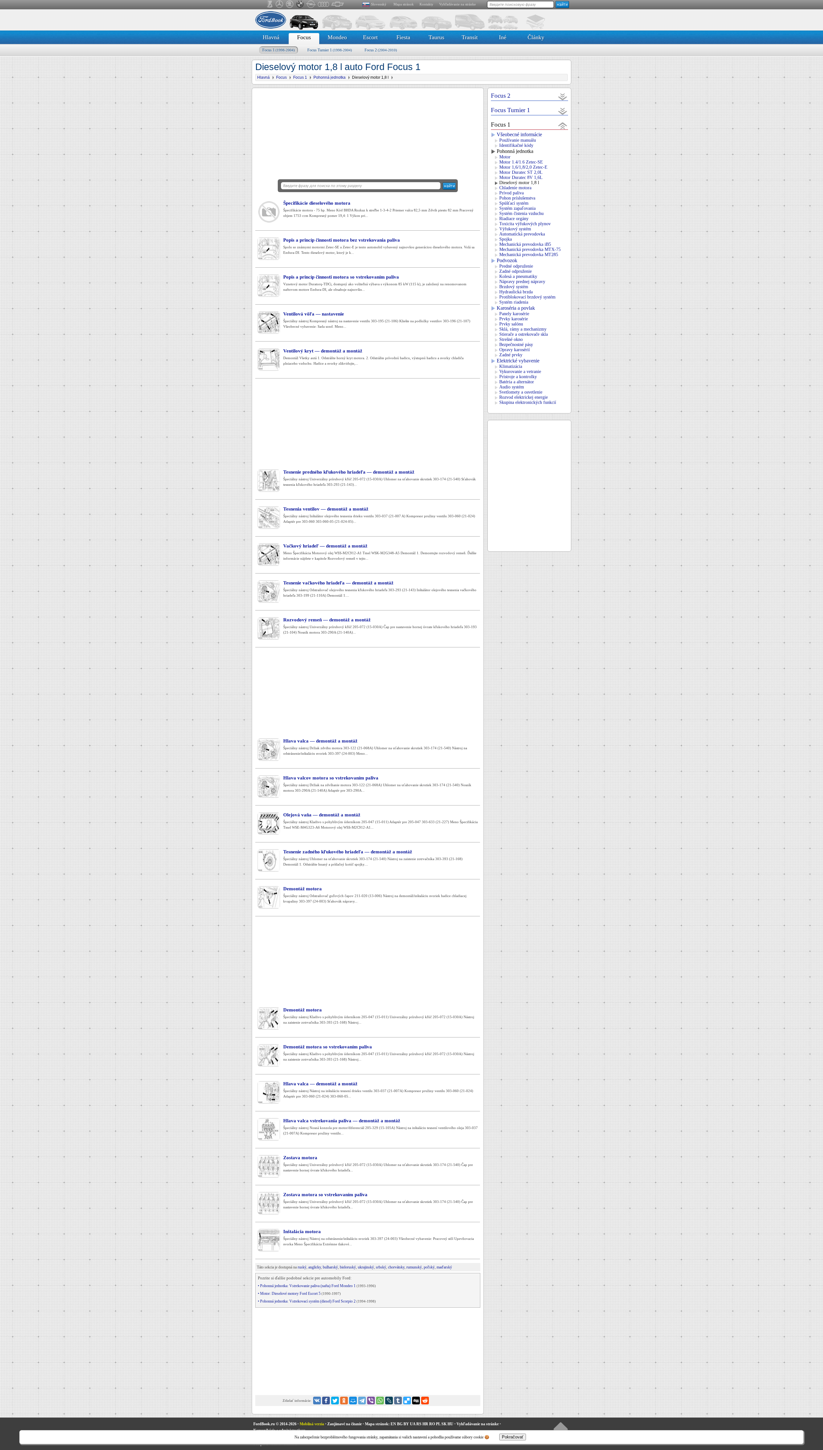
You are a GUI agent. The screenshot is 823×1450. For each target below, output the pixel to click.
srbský (381, 1267)
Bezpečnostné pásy (516, 344)
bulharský (330, 1267)
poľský (429, 1267)
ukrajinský (366, 1267)
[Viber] (371, 1400)
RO (432, 1424)
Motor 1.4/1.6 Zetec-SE (521, 162)
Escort (370, 37)
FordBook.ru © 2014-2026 (274, 1424)
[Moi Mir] (353, 1400)
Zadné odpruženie (515, 271)
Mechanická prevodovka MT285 (528, 254)
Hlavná (271, 37)
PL (438, 1424)
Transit (470, 37)
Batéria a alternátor (516, 381)
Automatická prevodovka (522, 234)
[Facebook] (326, 1400)
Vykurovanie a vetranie (520, 371)
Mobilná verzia (312, 1424)
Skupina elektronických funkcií (527, 402)
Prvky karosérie (513, 318)
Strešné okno (511, 339)
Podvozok (507, 260)
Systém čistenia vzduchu (521, 213)
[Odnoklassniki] (344, 1400)
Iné (502, 37)
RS (418, 1424)
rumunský (414, 1267)
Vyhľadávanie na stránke (457, 4)
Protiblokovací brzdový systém (527, 297)
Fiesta (403, 37)
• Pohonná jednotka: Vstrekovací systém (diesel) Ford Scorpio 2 (317, 1301)
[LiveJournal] (389, 1400)
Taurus (436, 37)
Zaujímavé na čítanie (344, 1424)
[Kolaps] (562, 125)
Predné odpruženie (516, 266)
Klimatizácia (510, 366)
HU (450, 1424)
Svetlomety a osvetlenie (520, 392)
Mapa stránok (403, 4)
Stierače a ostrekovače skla (523, 334)
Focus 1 (278, 50)
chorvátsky (396, 1267)
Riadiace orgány (514, 218)
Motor (505, 157)
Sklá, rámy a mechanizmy (523, 329)
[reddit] (425, 1400)
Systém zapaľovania (517, 208)
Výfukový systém (515, 229)
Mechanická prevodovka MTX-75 (530, 249)
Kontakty (426, 4)
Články (536, 37)
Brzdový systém (513, 286)
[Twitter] (335, 1400)
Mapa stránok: (377, 1424)
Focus (304, 37)
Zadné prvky (510, 354)
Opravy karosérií (514, 349)
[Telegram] (362, 1400)
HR (425, 1424)
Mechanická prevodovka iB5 (525, 244)
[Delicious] (407, 1400)
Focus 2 (381, 50)
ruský (302, 1267)
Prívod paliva (511, 193)
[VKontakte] (317, 1400)
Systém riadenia (513, 302)
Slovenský (378, 4)
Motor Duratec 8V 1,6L (521, 177)
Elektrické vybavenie (518, 360)
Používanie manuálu (517, 140)
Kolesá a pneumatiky (518, 276)
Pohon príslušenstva (517, 198)
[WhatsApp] (380, 1400)
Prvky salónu (511, 324)
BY (406, 1424)
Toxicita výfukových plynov (525, 223)
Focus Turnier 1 (329, 50)
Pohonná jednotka (515, 151)
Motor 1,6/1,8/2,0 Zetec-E (523, 167)
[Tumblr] (398, 1400)
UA (412, 1424)
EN (393, 1424)
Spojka (505, 239)
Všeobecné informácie (519, 134)
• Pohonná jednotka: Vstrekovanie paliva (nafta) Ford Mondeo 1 (317, 1286)
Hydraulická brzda (516, 291)
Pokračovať (512, 1437)
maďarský (444, 1267)
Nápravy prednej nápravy (522, 281)
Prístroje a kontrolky (518, 376)
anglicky (314, 1267)
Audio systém (511, 387)
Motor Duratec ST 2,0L (521, 172)
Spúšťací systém (514, 203)
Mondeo (337, 37)
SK (444, 1424)
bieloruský (348, 1267)
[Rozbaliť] (562, 97)
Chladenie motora (515, 187)
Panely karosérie (514, 313)
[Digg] (416, 1400)
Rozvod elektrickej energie (523, 397)
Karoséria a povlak (516, 308)
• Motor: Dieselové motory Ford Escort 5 (299, 1293)
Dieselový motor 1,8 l (519, 182)
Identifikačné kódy (516, 145)
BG (399, 1424)
